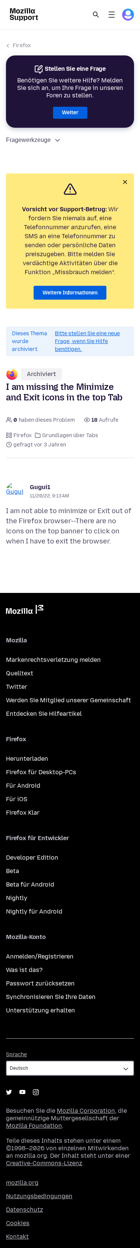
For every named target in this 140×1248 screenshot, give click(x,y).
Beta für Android (30, 884)
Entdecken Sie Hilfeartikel (44, 713)
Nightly (16, 898)
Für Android (23, 785)
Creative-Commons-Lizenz (44, 1163)
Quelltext (19, 673)
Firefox (22, 45)
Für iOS (16, 799)
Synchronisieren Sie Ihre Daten (51, 996)
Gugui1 (40, 487)
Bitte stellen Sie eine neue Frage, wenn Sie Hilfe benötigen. (87, 341)
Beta (12, 871)
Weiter (70, 112)
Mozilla (24, 611)
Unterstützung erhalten (40, 1010)
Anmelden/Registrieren (40, 956)
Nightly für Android (34, 911)
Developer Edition (32, 857)
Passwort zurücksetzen (40, 983)
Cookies (17, 1223)
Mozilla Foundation (34, 1125)
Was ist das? (24, 969)
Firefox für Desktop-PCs (41, 772)
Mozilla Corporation (86, 1110)
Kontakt (17, 1236)
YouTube (22, 1092)
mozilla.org (22, 1182)
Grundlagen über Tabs (70, 435)
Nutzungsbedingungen (39, 1196)
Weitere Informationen (70, 293)
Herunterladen (27, 758)
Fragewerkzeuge (28, 140)
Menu (112, 15)
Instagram (36, 1092)
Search (96, 15)
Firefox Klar (23, 812)
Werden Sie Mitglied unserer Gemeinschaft (68, 700)
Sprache (16, 1054)
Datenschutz (24, 1209)
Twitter (16, 686)
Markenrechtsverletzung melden (53, 659)
